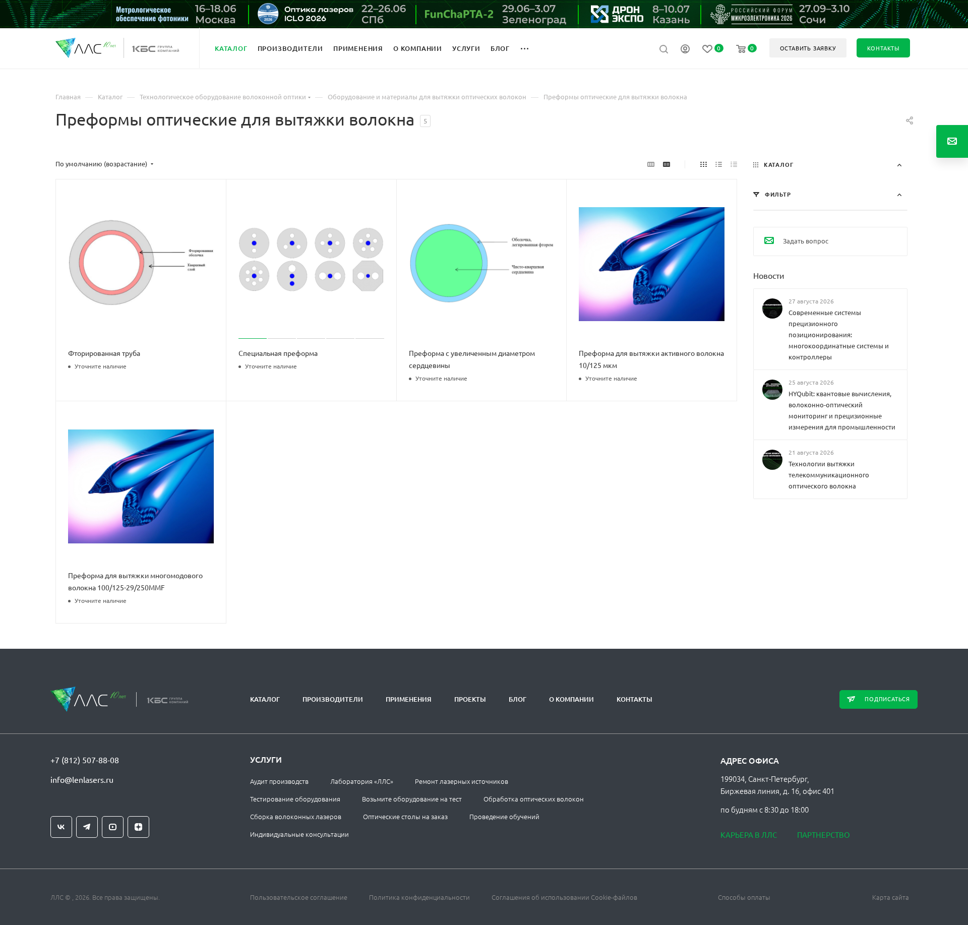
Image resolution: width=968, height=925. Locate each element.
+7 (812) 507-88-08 (84, 760)
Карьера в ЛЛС (748, 834)
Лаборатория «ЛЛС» (361, 781)
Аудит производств (279, 781)
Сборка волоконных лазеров (295, 816)
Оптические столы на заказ (405, 816)
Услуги (266, 759)
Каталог (265, 699)
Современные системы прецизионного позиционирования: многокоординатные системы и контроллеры (839, 334)
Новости (768, 275)
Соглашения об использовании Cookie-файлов (564, 897)
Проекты (470, 699)
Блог (517, 699)
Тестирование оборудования (295, 799)
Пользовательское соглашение (298, 897)
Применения (409, 699)
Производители (332, 699)
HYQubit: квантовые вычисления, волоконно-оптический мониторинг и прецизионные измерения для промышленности (842, 410)
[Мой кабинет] (685, 50)
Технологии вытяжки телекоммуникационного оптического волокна (829, 474)
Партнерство (823, 834)
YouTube (113, 827)
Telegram (87, 827)
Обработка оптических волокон (533, 799)
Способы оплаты (744, 897)
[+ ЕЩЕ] (530, 48)
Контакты (634, 699)
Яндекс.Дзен (138, 827)
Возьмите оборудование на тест (412, 799)
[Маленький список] (651, 164)
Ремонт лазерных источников (461, 781)
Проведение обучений (504, 816)
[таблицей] (734, 164)
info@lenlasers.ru (81, 779)
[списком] (718, 164)
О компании (571, 699)
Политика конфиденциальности (419, 897)
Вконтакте (61, 827)
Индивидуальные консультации (299, 834)
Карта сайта (890, 897)
